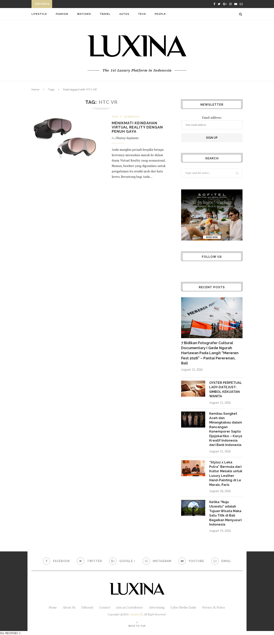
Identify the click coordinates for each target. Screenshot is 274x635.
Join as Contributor (129, 607)
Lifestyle (39, 14)
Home (35, 89)
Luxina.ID (137, 614)
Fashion (62, 14)
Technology (132, 116)
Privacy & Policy (213, 607)
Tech (142, 14)
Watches (84, 14)
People (160, 14)
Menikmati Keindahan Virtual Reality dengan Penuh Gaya (137, 127)
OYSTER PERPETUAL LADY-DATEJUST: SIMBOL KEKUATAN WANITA (225, 389)
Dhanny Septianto (127, 138)
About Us (69, 607)
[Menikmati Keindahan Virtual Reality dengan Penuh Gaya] (65, 137)
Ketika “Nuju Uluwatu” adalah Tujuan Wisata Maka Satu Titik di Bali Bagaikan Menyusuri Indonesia (225, 513)
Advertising (156, 607)
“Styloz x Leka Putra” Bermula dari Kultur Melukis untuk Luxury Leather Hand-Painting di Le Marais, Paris (225, 473)
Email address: (212, 117)
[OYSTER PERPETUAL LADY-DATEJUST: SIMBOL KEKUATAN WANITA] (193, 389)
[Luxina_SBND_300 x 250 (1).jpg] (212, 215)
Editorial (87, 607)
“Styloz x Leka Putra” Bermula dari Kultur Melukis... (94, 4)
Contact (104, 607)
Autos (124, 14)
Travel (105, 14)
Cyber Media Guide (183, 607)
